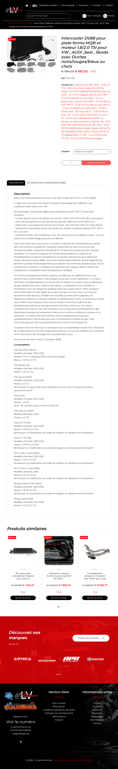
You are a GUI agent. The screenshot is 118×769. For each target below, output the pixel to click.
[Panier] (105, 16)
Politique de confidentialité (59, 713)
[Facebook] (21, 742)
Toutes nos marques (88, 638)
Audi (102, 92)
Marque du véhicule (71, 122)
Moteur (86, 122)
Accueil (12, 23)
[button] (53, 40)
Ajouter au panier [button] (23, 598)
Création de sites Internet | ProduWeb (72, 760)
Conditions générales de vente (59, 710)
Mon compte (59, 703)
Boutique (21, 23)
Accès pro (83, 5)
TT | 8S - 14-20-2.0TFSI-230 (93, 135)
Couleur (65, 151)
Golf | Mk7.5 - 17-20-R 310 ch (93, 112)
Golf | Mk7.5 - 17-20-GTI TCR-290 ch (79, 105)
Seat (80, 128)
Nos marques (68, 5)
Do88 (29, 23)
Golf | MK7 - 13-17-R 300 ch (96, 102)
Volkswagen (96, 138)
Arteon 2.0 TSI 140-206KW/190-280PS (80, 92)
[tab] (58, 606)
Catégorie (79, 85)
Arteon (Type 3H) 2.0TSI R (90, 88)
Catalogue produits (47, 5)
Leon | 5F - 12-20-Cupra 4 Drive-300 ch (81, 115)
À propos (96, 5)
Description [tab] (16, 183)
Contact (109, 5)
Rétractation (59, 717)
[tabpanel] (59, 351)
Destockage (97, 717)
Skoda (87, 128)
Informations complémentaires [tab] (46, 183)
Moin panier (59, 707)
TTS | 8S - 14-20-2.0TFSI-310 (75, 138)
